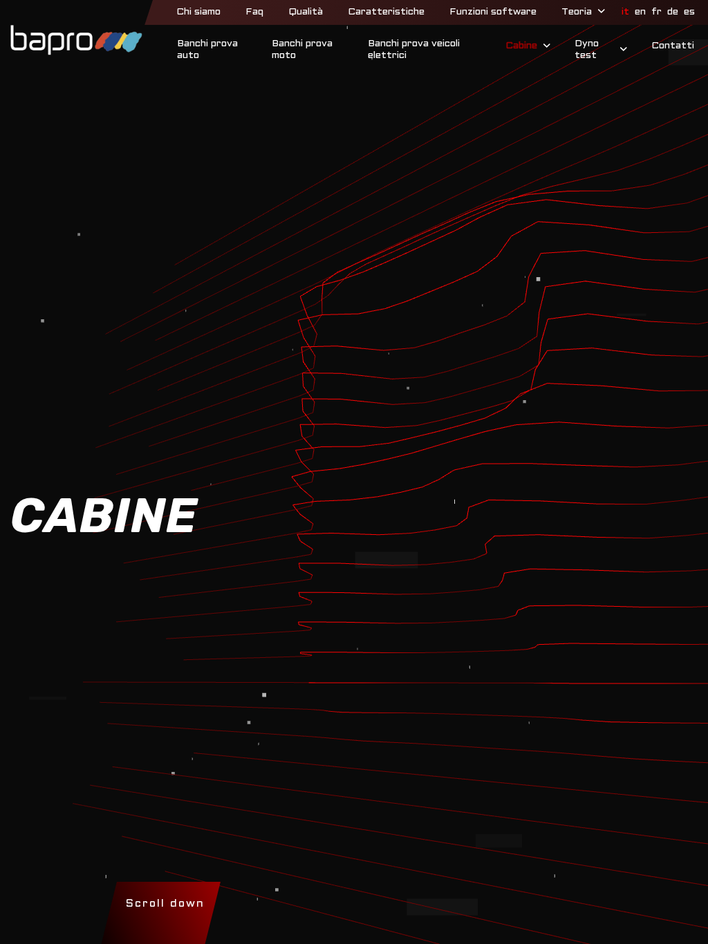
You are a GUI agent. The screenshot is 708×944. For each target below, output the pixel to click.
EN (640, 12)
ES (689, 12)
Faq (254, 12)
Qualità (305, 12)
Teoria (576, 12)
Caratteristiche (386, 12)
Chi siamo (198, 12)
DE (672, 12)
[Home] (76, 40)
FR (656, 12)
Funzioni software (493, 12)
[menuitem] (198, 12)
